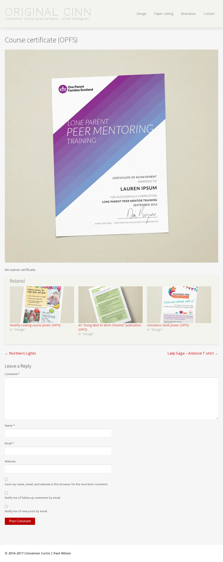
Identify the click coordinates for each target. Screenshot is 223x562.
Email (9, 443)
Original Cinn (48, 12)
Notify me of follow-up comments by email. (33, 498)
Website (10, 461)
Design (141, 14)
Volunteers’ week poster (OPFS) (168, 325)
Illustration (188, 14)
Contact (209, 14)
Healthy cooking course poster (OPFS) (35, 325)
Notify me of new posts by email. (26, 511)
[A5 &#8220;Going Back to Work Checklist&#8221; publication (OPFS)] (110, 304)
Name (10, 425)
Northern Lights (20, 353)
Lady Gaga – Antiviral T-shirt (192, 353)
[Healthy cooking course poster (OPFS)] (42, 304)
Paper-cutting (163, 14)
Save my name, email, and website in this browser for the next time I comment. (56, 484)
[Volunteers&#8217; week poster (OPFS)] (179, 304)
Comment (12, 374)
